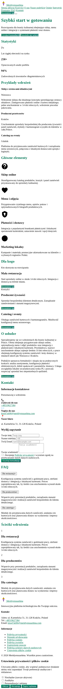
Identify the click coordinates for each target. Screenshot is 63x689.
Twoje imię (6, 435)
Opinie (49, 7)
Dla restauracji (9, 474)
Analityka (9, 680)
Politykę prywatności (24, 455)
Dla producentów (10, 492)
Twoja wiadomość (9, 452)
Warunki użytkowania (17, 637)
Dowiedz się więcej (29, 35)
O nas (27, 7)
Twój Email (6, 441)
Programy (5, 10)
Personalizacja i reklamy (16, 683)
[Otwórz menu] (16, 13)
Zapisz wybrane (29, 686)
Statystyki (57, 7)
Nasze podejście (37, 7)
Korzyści (19, 7)
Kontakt (20, 10)
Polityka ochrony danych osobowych (24, 647)
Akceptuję (15, 686)
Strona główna (8, 7)
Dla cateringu (8, 508)
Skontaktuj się (7, 13)
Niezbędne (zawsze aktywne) (18, 677)
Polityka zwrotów (15, 642)
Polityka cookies (14, 640)
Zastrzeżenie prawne (16, 645)
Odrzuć (5, 686)
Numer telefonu (8, 438)
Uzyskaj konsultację (10, 35)
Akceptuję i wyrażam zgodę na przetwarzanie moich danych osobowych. (27, 456)
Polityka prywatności (17, 634)
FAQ (13, 10)
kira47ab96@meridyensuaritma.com (18, 413)
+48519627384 (8, 405)
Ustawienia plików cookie (19, 650)
